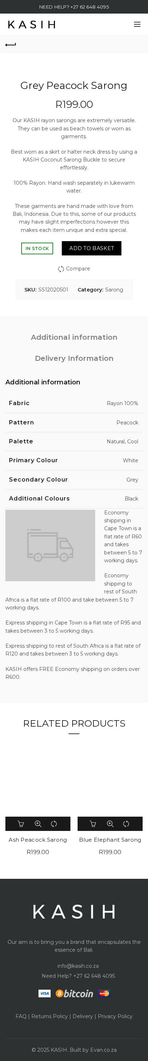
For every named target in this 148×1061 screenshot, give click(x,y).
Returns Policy (49, 1016)
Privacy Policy (115, 1016)
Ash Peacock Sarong (38, 840)
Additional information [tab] (74, 337)
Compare (78, 268)
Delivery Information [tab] (74, 358)
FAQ (21, 1016)
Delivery (83, 1016)
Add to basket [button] (21, 824)
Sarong (114, 290)
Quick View (38, 824)
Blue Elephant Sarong (110, 840)
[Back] (11, 44)
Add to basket (91, 248)
